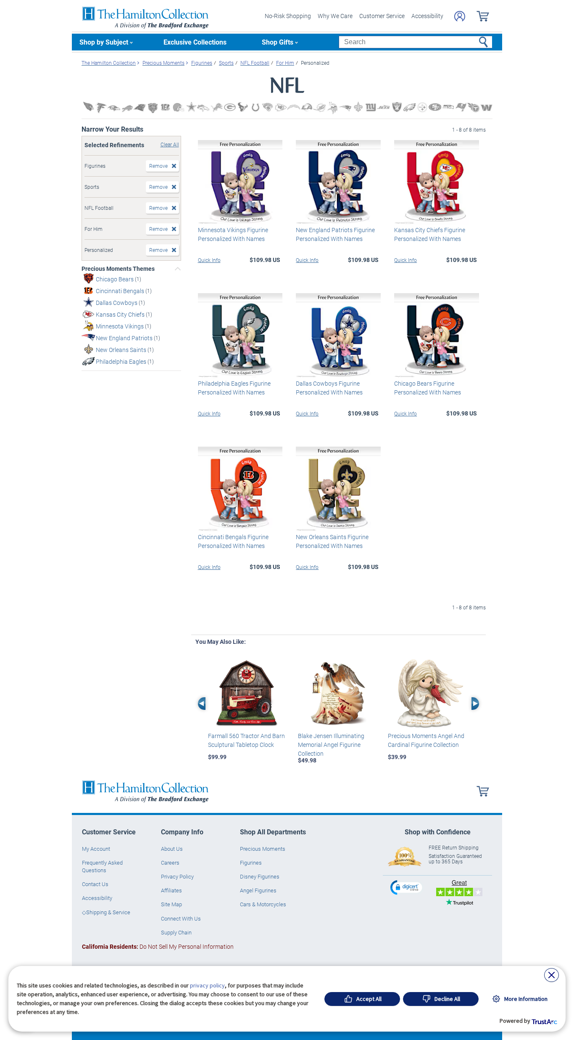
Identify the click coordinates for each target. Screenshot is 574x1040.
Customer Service (382, 16)
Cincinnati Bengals (120, 291)
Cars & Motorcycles (263, 904)
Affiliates (171, 890)
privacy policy (207, 985)
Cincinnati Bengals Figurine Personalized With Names (233, 541)
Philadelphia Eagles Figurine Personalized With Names (234, 387)
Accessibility (427, 16)
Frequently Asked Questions (102, 866)
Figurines (251, 862)
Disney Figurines (259, 876)
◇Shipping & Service (106, 912)
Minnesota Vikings (120, 326)
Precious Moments (262, 848)
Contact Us (95, 884)
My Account (96, 848)
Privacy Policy (177, 876)
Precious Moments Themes (118, 269)
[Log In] (459, 16)
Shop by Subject (103, 41)
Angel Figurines (258, 890)
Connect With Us (181, 918)
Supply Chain (176, 932)
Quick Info (209, 260)
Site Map (171, 904)
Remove (158, 165)
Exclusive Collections (194, 41)
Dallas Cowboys (117, 303)
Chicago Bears (115, 279)
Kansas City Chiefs (121, 314)
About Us (172, 848)
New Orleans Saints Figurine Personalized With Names (332, 541)
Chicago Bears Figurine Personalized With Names (427, 387)
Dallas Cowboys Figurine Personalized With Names (329, 387)
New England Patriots (125, 338)
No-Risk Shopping (288, 16)
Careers (170, 862)
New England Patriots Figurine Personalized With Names (335, 234)
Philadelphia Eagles (121, 361)
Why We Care (335, 16)
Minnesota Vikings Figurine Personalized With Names (233, 234)
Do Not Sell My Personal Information (158, 946)
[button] (407, 887)
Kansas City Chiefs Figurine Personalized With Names (429, 234)
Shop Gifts (277, 41)
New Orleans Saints (121, 350)
